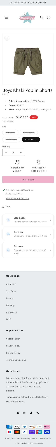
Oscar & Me (16, 438)
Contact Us (11, 312)
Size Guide (11, 291)
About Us (11, 284)
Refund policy (45, 438)
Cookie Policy (13, 338)
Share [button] (8, 206)
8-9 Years (12, 133)
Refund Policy (13, 352)
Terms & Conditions (16, 359)
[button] (6, 17)
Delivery (10, 305)
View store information (17, 198)
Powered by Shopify (29, 438)
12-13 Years (31, 139)
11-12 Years (13, 140)
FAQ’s (9, 319)
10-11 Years (30, 133)
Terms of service (36, 443)
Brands (9, 298)
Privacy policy (21, 443)
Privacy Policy (13, 345)
